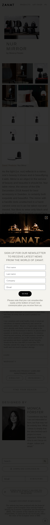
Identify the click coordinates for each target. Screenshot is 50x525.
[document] (25, 262)
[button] (46, 218)
